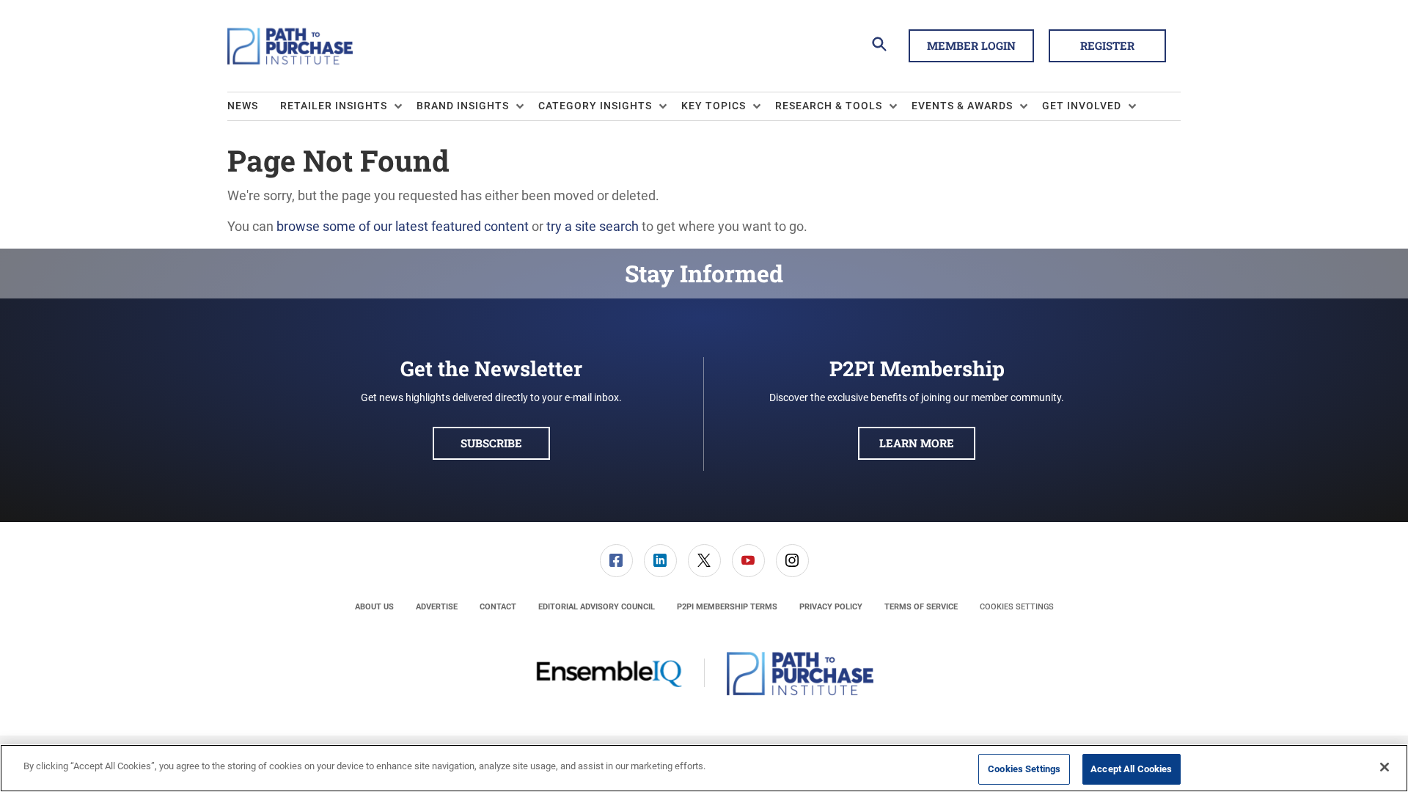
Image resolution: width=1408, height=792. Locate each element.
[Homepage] (290, 46)
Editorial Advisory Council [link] (596, 607)
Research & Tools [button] (828, 105)
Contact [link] (498, 607)
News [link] (242, 105)
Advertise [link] (437, 607)
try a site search (592, 226)
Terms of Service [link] (921, 607)
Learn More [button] (916, 443)
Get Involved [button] (1081, 105)
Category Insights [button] (595, 105)
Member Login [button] (971, 45)
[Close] (1384, 767)
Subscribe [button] (491, 443)
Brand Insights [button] (463, 105)
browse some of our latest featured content (402, 226)
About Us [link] (374, 607)
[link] (616, 560)
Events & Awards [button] (962, 105)
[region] (704, 768)
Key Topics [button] (713, 105)
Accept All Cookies (1131, 768)
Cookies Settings (1017, 607)
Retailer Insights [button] (333, 105)
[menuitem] (253, 106)
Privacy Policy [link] (830, 607)
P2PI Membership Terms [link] (727, 607)
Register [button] (1107, 45)
